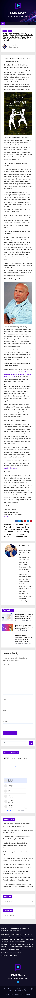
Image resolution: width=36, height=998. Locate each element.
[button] (33, 23)
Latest (5, 30)
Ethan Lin (13, 45)
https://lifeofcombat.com (11, 468)
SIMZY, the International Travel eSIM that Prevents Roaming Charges (24, 627)
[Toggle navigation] (29, 23)
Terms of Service (19, 994)
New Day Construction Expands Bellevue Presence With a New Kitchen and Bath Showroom (15, 845)
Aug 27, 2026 (19, 620)
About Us (27, 994)
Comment (6, 664)
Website (6, 517)
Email (5, 710)
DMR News (18, 13)
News (10, 30)
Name (5, 699)
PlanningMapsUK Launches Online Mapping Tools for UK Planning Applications (24, 616)
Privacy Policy (9, 994)
